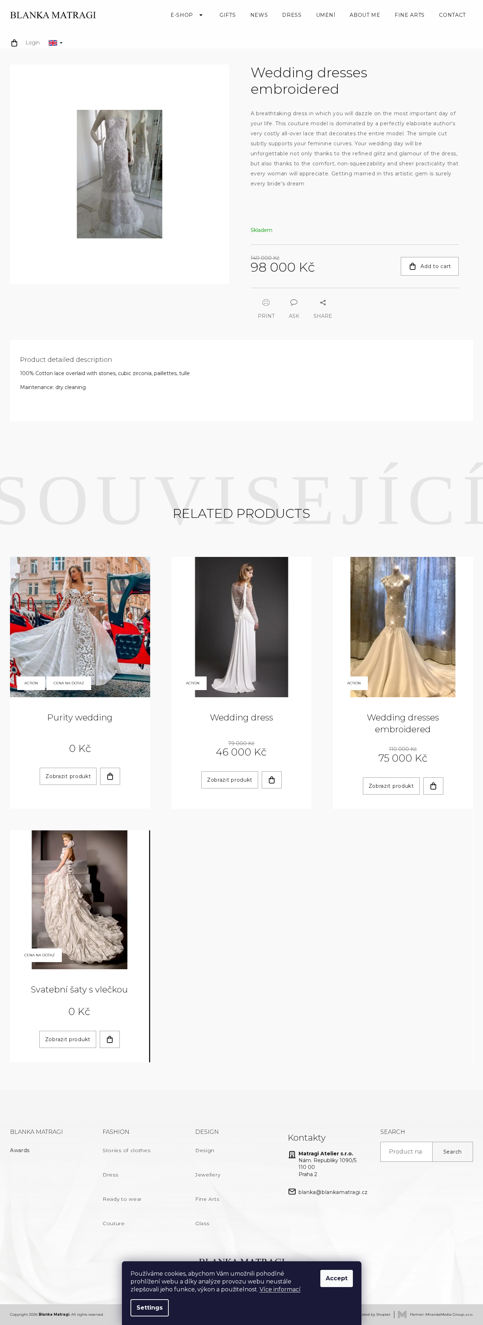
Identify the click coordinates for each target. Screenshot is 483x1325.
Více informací (280, 1289)
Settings (150, 1307)
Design (205, 1150)
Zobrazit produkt (68, 776)
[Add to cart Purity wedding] (110, 776)
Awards (20, 1150)
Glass (202, 1223)
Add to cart (435, 266)
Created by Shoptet (373, 1314)
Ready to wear (122, 1199)
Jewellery (207, 1174)
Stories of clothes (127, 1150)
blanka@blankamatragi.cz (333, 1192)
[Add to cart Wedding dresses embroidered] (433, 786)
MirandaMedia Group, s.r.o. (449, 1314)
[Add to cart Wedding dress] (272, 779)
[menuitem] (187, 15)
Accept (337, 1278)
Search (452, 1152)
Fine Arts (207, 1199)
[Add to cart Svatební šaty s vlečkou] (110, 1039)
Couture (114, 1223)
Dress (110, 1174)
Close (290, 291)
